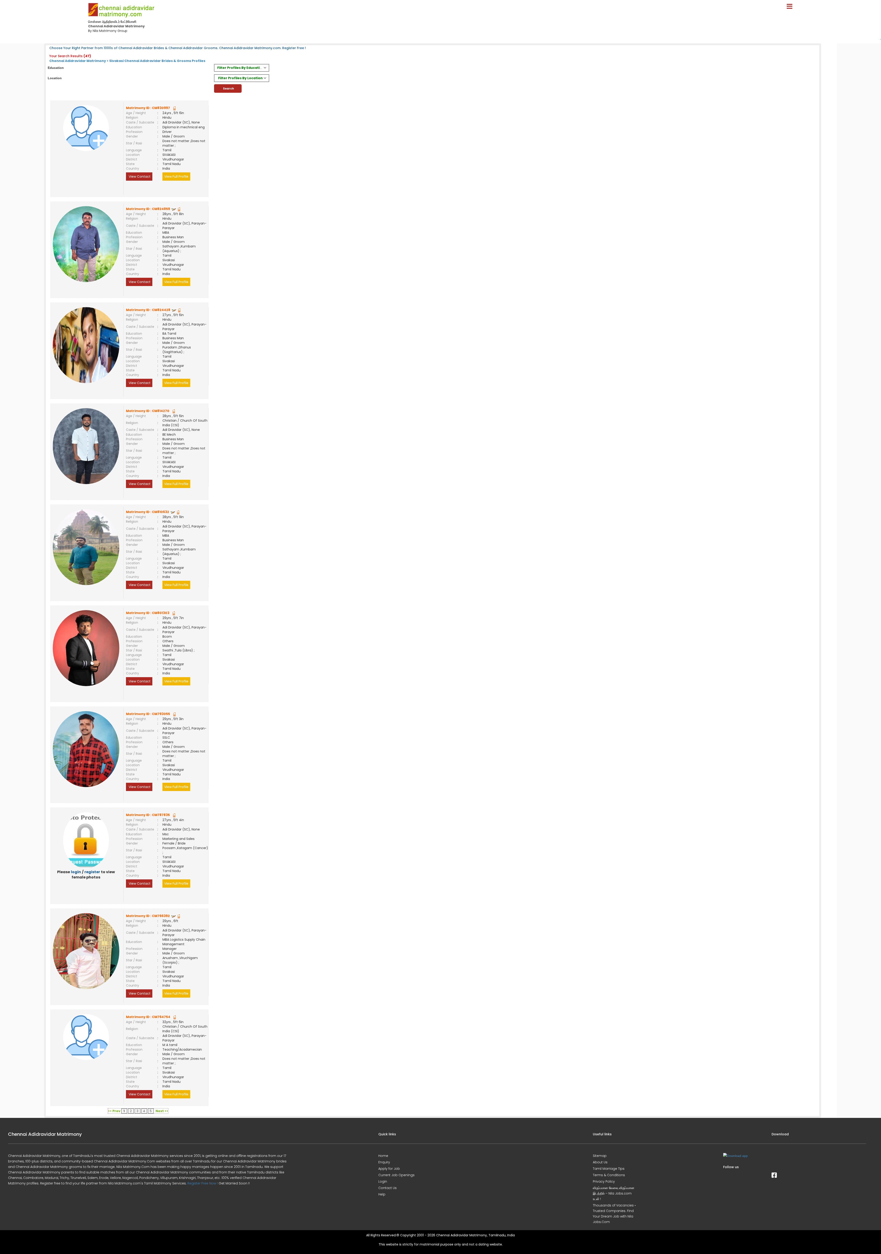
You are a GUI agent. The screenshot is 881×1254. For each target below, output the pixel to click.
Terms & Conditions (609, 1175)
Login (382, 1181)
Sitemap (600, 1155)
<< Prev (114, 1111)
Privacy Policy (604, 1181)
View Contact (139, 176)
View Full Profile (176, 176)
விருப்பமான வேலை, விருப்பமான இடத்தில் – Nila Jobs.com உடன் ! (613, 1193)
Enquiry (384, 1162)
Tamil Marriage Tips (609, 1168)
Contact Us (387, 1188)
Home (383, 1155)
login (76, 872)
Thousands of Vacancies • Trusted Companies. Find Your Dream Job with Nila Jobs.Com (614, 1213)
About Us (600, 1162)
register (92, 872)
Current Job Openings (396, 1175)
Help (381, 1194)
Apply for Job (389, 1168)
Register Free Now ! (202, 1183)
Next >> (162, 1111)
